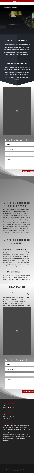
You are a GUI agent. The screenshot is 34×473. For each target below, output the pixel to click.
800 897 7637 (17, 1)
